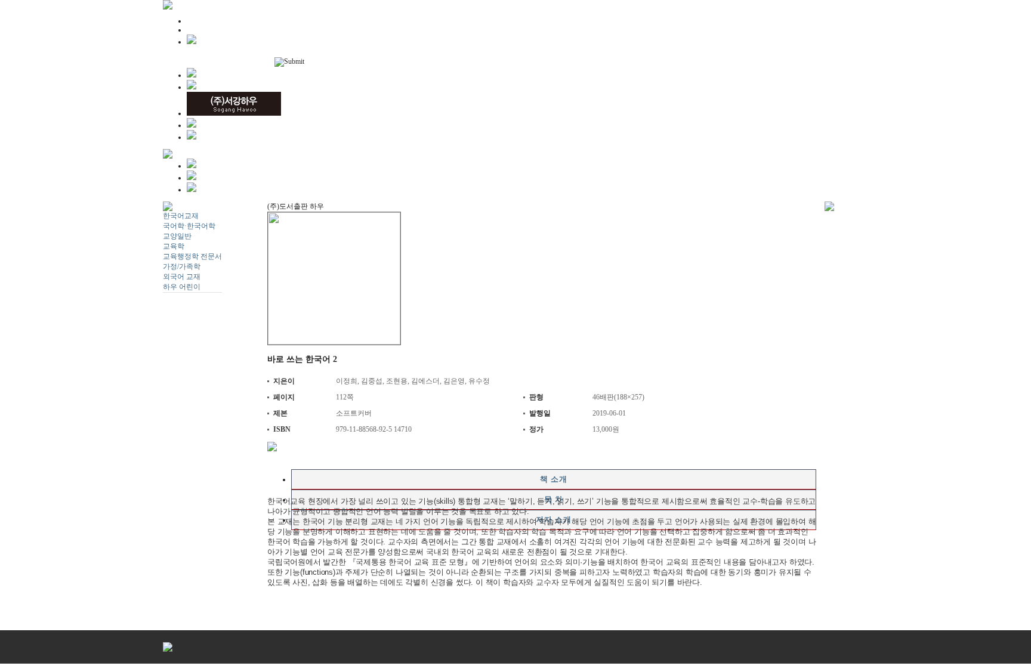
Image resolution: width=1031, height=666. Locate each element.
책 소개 (553, 479)
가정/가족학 (181, 266)
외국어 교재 (181, 276)
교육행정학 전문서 (192, 256)
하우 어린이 (181, 287)
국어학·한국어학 (189, 226)
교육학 (173, 246)
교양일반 (177, 236)
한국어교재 (181, 216)
